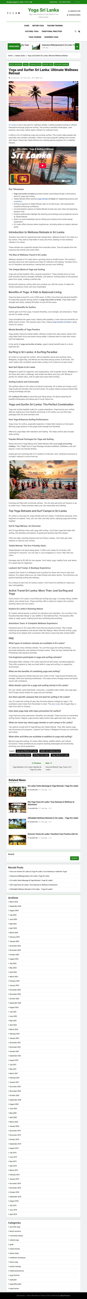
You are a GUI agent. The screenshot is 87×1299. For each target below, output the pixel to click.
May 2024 (13, 924)
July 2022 (13, 1012)
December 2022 (15, 990)
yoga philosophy (15, 1284)
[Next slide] (79, 2)
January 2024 (14, 941)
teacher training (55, 26)
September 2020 (15, 1100)
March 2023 (14, 977)
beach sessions (15, 64)
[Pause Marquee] (77, 46)
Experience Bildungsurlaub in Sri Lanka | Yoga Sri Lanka (48, 45)
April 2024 (13, 928)
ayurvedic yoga (51, 37)
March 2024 (14, 933)
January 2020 (14, 1126)
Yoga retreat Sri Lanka (60, 755)
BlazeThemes (65, 1295)
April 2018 (13, 1214)
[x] (13, 13)
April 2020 (13, 1117)
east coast (56, 704)
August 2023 (14, 959)
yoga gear (13, 1280)
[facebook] (8, 13)
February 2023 (15, 981)
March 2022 (14, 1029)
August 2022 (14, 1007)
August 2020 (14, 1104)
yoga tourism (35, 37)
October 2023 (14, 955)
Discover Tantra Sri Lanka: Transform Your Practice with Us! (53, 834)
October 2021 (14, 1051)
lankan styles (35, 64)
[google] (16, 13)
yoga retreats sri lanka (62, 322)
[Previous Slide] (75, 2)
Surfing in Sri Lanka (41, 755)
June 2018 (13, 1210)
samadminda (15, 78)
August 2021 (14, 1060)
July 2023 (13, 963)
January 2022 (14, 1038)
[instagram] (10, 13)
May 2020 (13, 1113)
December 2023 (15, 946)
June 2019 (13, 1157)
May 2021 (13, 1069)
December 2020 (15, 1087)
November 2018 (15, 1188)
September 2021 (15, 1056)
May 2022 (13, 1021)
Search (11, 854)
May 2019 (13, 1161)
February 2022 (15, 1034)
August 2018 (14, 1201)
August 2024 (14, 911)
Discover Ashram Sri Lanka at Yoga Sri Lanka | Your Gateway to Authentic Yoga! (38, 872)
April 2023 (13, 972)
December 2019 (15, 1131)
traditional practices (52, 31)
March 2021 (14, 1073)
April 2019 (13, 1166)
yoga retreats (42, 199)
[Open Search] (75, 31)
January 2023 (14, 985)
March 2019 (14, 1170)
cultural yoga (31, 31)
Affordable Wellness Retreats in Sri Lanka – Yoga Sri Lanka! (53, 818)
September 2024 (15, 906)
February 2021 (15, 1078)
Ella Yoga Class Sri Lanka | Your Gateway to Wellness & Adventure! (60, 2)
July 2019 (13, 1153)
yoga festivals (15, 1275)
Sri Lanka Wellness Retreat (20, 755)
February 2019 (15, 1175)
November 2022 (15, 994)
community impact (16, 1236)
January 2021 (14, 1082)
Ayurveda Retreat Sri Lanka (27, 751)
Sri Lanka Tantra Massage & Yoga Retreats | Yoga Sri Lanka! (53, 786)
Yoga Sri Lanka (43, 10)
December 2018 (15, 1183)
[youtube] (19, 13)
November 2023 (15, 950)
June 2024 (13, 919)
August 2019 (14, 1148)
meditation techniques (18, 1258)
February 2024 (15, 937)
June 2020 (13, 1109)
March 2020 (14, 1122)
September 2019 (15, 1144)
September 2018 (15, 1197)
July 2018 (13, 1205)
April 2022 (13, 1025)
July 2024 (13, 915)
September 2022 (15, 1003)
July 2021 (13, 1065)
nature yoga (38, 26)
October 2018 (14, 1192)
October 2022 (14, 999)
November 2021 (15, 1047)
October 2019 (14, 1139)
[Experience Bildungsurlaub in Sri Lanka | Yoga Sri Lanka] (21, 48)
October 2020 (14, 1095)
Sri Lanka (12, 125)
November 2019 (15, 1135)
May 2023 (13, 968)
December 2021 (15, 1043)
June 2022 (13, 1016)
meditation (18, 201)
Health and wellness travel (50, 751)
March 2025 (14, 902)
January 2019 (14, 1179)
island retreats (15, 1249)
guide (26, 26)
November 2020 (15, 1091)
